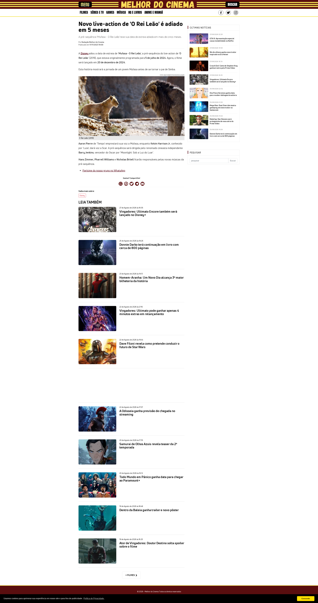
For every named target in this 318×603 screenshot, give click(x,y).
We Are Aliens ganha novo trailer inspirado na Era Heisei (223, 53)
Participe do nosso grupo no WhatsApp (103, 170)
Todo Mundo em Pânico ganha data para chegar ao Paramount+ (151, 478)
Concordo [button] (305, 599)
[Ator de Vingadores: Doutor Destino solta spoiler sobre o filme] (97, 551)
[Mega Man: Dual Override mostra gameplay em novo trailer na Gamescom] (199, 106)
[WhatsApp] (121, 183)
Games (110, 12)
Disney (82, 195)
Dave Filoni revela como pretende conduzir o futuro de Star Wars (149, 345)
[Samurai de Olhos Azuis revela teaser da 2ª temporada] (97, 452)
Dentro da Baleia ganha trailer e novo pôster (149, 510)
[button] (294, 599)
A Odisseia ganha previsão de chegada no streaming (147, 412)
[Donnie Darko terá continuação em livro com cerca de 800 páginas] (97, 252)
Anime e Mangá (153, 12)
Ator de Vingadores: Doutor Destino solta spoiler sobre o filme (151, 544)
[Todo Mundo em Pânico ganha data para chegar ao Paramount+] (97, 485)
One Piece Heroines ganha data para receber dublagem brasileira (223, 94)
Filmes (84, 12)
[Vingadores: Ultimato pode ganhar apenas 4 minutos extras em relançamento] (97, 318)
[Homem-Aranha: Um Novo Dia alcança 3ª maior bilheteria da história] (97, 285)
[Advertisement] (131, 385)
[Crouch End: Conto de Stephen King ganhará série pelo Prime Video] (199, 66)
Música (121, 12)
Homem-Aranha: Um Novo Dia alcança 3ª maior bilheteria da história (151, 279)
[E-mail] (142, 183)
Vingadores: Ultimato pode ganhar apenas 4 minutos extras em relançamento (149, 312)
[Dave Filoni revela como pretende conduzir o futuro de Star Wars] (97, 351)
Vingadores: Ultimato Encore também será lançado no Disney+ (148, 213)
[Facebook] (220, 12)
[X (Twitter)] (132, 183)
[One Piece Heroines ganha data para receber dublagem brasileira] (199, 93)
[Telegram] (137, 183)
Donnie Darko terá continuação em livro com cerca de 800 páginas (149, 246)
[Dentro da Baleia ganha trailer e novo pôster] (97, 518)
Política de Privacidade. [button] (93, 598)
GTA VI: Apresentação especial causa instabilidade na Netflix (222, 39)
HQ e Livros (135, 12)
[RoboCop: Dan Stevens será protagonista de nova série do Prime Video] (199, 120)
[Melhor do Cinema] (158, 4)
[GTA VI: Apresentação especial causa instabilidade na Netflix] (199, 38)
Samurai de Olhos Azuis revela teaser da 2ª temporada (148, 445)
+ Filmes (130, 575)
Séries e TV (97, 12)
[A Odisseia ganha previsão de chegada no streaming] (97, 419)
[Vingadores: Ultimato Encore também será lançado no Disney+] (97, 219)
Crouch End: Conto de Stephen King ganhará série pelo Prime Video (224, 67)
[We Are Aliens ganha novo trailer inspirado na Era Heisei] (199, 52)
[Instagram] (235, 12)
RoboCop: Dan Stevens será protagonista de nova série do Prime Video (221, 121)
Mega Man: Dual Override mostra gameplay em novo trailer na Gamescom (223, 107)
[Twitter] (228, 12)
